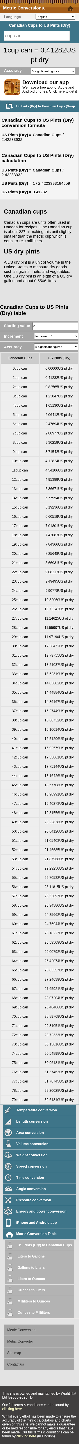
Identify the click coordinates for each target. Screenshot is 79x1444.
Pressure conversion (33, 1200)
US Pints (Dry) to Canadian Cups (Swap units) (45, 108)
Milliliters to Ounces (34, 1301)
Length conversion (32, 1121)
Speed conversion (31, 1166)
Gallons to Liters (31, 1267)
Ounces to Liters (31, 1290)
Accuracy (13, 70)
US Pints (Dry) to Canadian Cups (45, 1245)
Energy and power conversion (41, 1211)
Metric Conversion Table (36, 1234)
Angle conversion (31, 1189)
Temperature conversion (36, 1110)
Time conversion (30, 1177)
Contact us (15, 1364)
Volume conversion (32, 1144)
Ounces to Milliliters (34, 1312)
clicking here (12, 1409)
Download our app (45, 82)
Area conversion (30, 1133)
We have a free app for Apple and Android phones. (49, 89)
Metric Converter (20, 1341)
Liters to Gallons (31, 1256)
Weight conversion (32, 1155)
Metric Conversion (21, 1330)
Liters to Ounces (31, 1279)
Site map (14, 1353)
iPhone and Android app (36, 1222)
